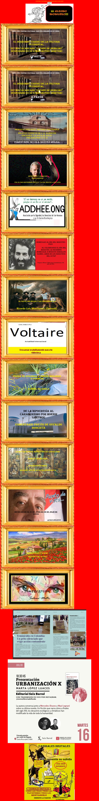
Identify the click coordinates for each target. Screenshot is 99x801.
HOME (49, 2)
